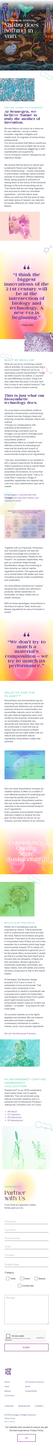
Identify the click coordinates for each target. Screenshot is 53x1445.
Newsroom (24, 1406)
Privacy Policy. (37, 1430)
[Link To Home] (5, 6)
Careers (8, 1406)
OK (26, 1438)
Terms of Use (9, 1418)
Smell (27, 1278)
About (7, 1382)
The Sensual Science (34, 1382)
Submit (26, 1347)
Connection (9, 1395)
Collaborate (28, 1285)
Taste (12, 1278)
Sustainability (31, 1391)
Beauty (42, 1278)
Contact (39, 1406)
